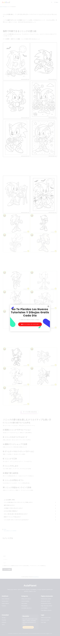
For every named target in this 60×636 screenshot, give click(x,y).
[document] (30, 318)
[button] (48, 306)
